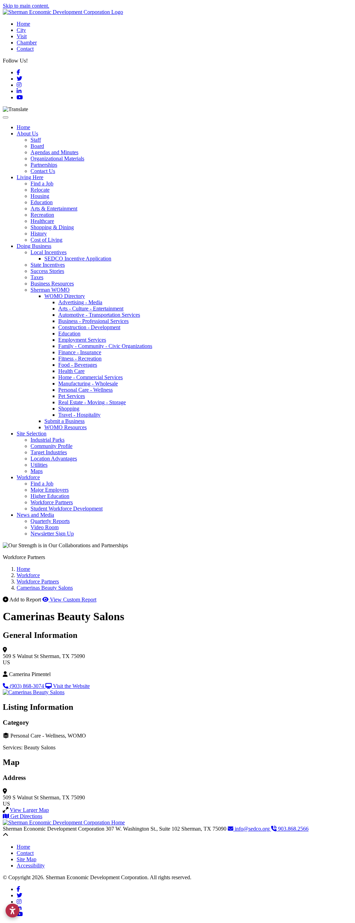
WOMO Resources (65, 427)
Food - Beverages (77, 365)
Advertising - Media (80, 302)
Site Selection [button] (31, 433)
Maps (37, 471)
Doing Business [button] (34, 246)
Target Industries (49, 452)
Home (23, 24)
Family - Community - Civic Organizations (105, 346)
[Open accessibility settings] (12, 910)
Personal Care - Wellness (85, 390)
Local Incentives (49, 252)
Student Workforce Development (67, 509)
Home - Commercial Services (90, 377)
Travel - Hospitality (79, 415)
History (39, 233)
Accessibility (31, 865)
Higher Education (50, 496)
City (21, 30)
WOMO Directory (64, 296)
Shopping (68, 408)
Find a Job (42, 183)
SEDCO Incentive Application (77, 258)
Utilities (39, 465)
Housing (40, 196)
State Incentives (48, 265)
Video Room (45, 527)
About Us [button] (27, 133)
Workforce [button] (28, 477)
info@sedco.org (252, 829)
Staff (36, 140)
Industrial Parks (47, 440)
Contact (25, 49)
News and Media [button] (35, 515)
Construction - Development (89, 327)
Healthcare (42, 221)
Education (42, 202)
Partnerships (44, 165)
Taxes (37, 277)
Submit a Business (64, 421)
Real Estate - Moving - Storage (92, 402)
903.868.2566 (293, 829)
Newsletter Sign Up (52, 534)
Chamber (27, 42)
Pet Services (71, 396)
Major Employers (50, 490)
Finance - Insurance (79, 352)
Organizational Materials (57, 158)
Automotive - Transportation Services (99, 315)
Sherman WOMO (50, 290)
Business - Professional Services (93, 321)
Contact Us (43, 171)
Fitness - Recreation (80, 358)
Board (37, 146)
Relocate (40, 190)
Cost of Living (46, 240)
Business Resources (52, 283)
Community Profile (51, 446)
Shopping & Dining (52, 227)
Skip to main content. (26, 6)
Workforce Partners (52, 502)
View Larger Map (29, 810)
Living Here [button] (30, 177)
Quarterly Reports (50, 521)
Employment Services (82, 340)
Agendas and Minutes (54, 152)
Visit (22, 36)
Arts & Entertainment (54, 208)
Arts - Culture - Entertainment (90, 308)
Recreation (42, 215)
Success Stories (47, 271)
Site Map (26, 859)
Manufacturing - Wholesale (88, 383)
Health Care (71, 371)
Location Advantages (54, 459)
